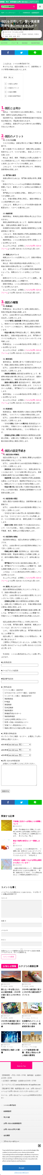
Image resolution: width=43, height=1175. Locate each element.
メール (4, 930)
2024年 (5, 986)
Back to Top (21, 1066)
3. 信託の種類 (10, 92)
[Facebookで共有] (8, 52)
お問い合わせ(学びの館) (12, 1129)
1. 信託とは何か (11, 84)
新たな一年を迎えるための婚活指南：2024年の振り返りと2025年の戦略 (11, 993)
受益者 (24, 34)
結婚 (14, 36)
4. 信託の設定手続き (13, 96)
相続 (6, 36)
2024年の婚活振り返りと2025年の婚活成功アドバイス (31, 992)
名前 (3, 921)
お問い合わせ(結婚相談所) (13, 1123)
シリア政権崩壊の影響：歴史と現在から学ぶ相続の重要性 (31, 1052)
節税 (10, 36)
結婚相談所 (7, 1111)
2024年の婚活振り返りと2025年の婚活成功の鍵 (11, 1023)
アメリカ (10, 1046)
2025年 (11, 986)
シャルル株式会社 (10, 1105)
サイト (3, 940)
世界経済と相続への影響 (10, 1051)
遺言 (18, 36)
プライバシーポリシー (21, 1172)
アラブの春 (33, 1046)
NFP (4, 1046)
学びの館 (7, 1117)
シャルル (7, 34)
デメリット (34, 1018)
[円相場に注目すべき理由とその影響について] (6, 825)
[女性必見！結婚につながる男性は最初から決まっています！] (6, 864)
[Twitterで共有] (21, 52)
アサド (26, 1046)
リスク (19, 34)
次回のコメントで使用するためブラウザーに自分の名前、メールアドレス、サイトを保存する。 (21, 951)
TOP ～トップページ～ (8, 13)
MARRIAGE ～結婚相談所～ (31, 13)
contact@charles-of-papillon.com (27, 1085)
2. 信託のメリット (12, 88)
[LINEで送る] (35, 52)
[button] (39, 1145)
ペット (13, 34)
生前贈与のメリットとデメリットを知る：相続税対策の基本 (31, 1023)
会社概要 (7, 1135)
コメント (4, 898)
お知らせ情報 (19, 32)
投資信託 (30, 34)
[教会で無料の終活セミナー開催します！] (6, 844)
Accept (21, 1168)
